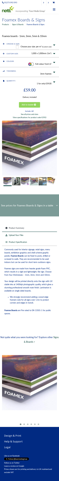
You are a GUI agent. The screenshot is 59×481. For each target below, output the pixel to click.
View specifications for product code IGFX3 (29, 117)
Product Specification (17, 242)
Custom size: (12, 53)
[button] (29, 45)
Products (5, 25)
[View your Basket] (54, 3)
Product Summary (16, 228)
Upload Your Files (15, 235)
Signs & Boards (18, 25)
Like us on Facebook (12, 456)
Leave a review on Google (14, 466)
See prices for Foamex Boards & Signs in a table (28, 205)
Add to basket (28, 105)
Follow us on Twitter (12, 463)
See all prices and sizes (29, 114)
